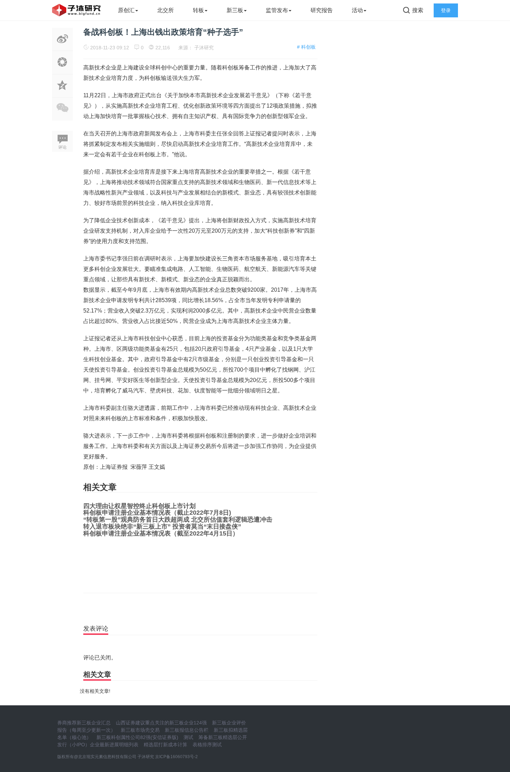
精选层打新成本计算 (165, 744)
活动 (357, 10)
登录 (446, 10)
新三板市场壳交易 (140, 730)
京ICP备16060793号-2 (176, 756)
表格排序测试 (207, 744)
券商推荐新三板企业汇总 (84, 722)
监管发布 (277, 10)
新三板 (235, 10)
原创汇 (126, 10)
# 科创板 (306, 47)
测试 (188, 737)
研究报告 (322, 10)
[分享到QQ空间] (62, 93)
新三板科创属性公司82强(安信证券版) (137, 737)
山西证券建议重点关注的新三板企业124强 (161, 722)
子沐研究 (204, 47)
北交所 (165, 10)
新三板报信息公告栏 (187, 730)
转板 (198, 10)
